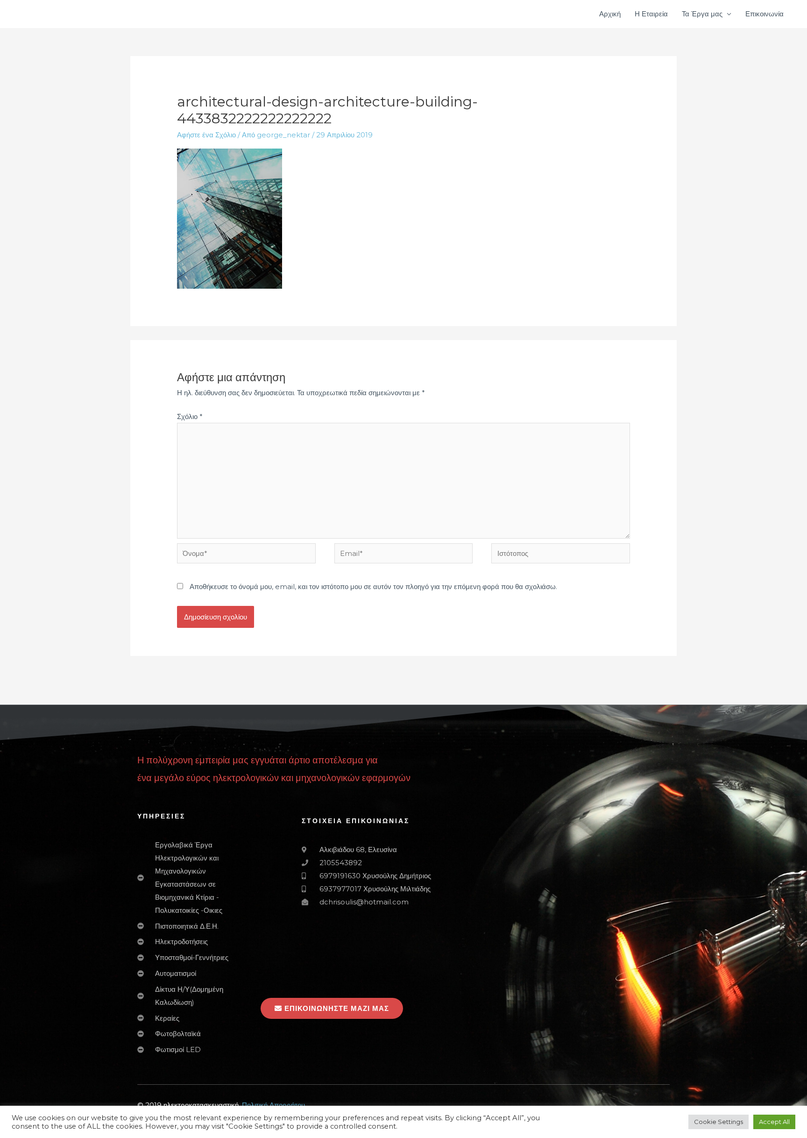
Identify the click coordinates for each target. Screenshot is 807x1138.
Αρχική (610, 13)
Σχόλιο (190, 416)
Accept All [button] (774, 1121)
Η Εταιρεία (651, 13)
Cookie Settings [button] (718, 1121)
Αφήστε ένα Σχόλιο (206, 134)
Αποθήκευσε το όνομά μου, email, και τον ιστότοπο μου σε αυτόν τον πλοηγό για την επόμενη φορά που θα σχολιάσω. (373, 586)
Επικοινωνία (764, 13)
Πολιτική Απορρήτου (273, 1105)
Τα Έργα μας (702, 13)
